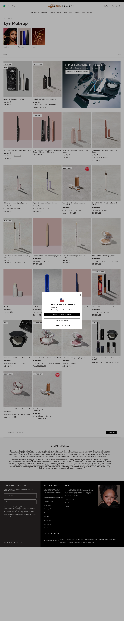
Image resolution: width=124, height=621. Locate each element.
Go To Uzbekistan (62, 320)
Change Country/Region (62, 325)
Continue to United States (62, 314)
